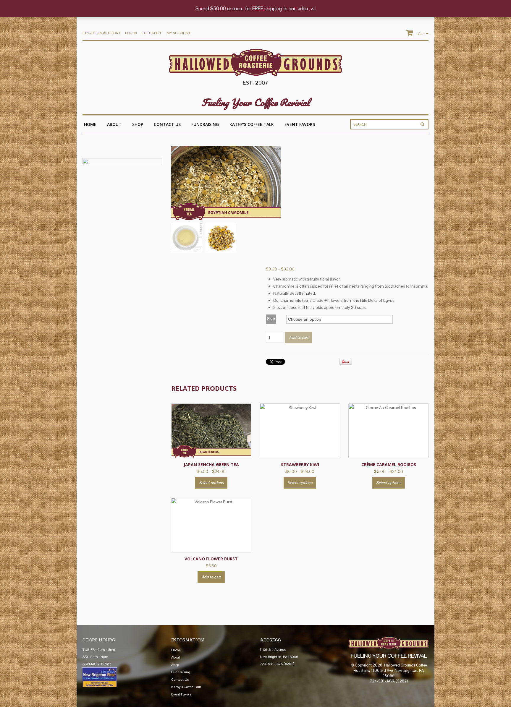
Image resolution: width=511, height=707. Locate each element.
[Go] (422, 124)
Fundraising (205, 124)
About (114, 124)
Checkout (151, 33)
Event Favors (299, 124)
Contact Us (167, 124)
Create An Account (102, 33)
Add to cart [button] (211, 577)
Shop (137, 124)
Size (271, 318)
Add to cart (298, 337)
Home (90, 124)
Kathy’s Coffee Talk (251, 124)
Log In (131, 33)
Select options (211, 482)
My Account (178, 33)
